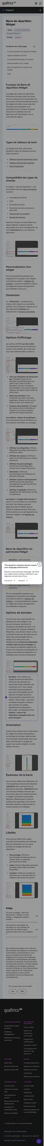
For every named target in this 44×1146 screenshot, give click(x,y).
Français (21, 581)
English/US (8, 581)
